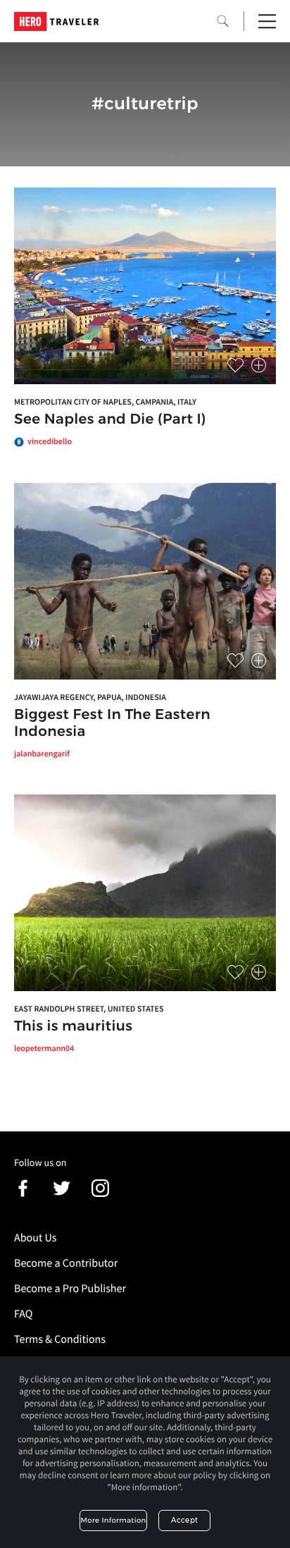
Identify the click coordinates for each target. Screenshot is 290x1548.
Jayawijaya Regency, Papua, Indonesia (90, 697)
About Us (35, 1238)
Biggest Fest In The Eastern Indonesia (112, 723)
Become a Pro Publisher (70, 1289)
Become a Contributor (66, 1263)
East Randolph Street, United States (89, 1009)
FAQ (23, 1314)
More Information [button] (113, 1520)
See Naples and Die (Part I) (110, 419)
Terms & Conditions (60, 1339)
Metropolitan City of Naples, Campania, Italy (105, 402)
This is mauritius (73, 1026)
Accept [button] (184, 1520)
